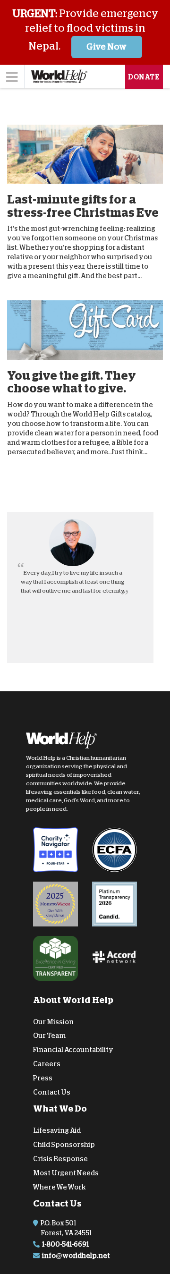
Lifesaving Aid (57, 1130)
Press (42, 1078)
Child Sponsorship (64, 1144)
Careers (46, 1064)
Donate (144, 77)
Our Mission (53, 1021)
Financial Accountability (73, 1049)
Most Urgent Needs (66, 1173)
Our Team (49, 1035)
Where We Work (59, 1186)
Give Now (106, 46)
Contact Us (51, 1091)
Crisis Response (60, 1158)
